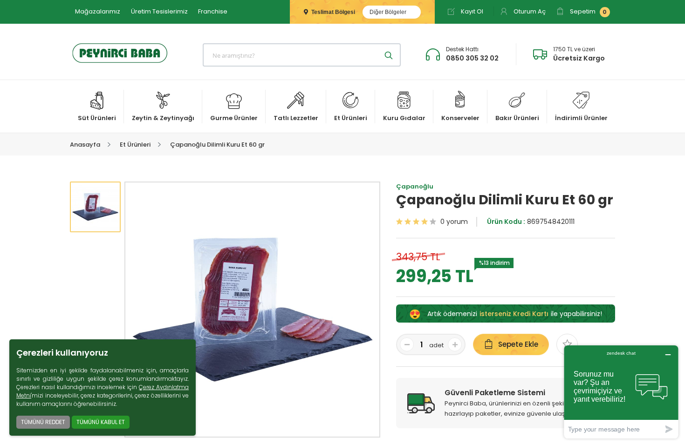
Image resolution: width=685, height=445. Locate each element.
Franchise (212, 11)
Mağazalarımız (97, 11)
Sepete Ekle (518, 344)
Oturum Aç (529, 11)
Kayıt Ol (471, 11)
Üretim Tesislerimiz (159, 11)
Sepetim (588, 11)
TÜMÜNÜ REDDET (43, 422)
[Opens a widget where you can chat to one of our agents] (621, 392)
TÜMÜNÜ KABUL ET (100, 422)
